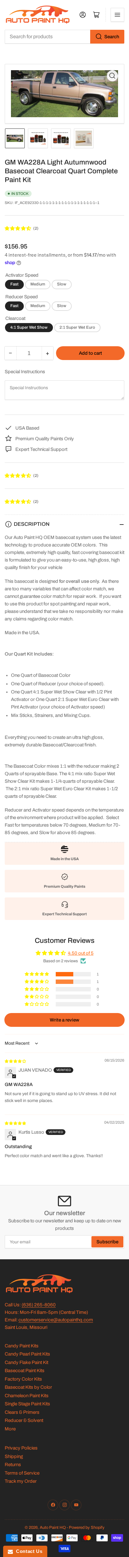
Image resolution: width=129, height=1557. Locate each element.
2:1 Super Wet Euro (77, 327)
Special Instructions (25, 371)
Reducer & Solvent (24, 1420)
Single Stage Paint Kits (27, 1403)
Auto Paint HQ (53, 1527)
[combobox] (64, 37)
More (10, 1428)
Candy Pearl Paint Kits (27, 1353)
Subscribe (107, 1241)
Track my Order (21, 1481)
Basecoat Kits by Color (28, 1387)
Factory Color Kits (23, 1379)
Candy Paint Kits (22, 1345)
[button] (18, 228)
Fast (14, 284)
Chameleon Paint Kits (27, 1395)
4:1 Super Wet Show (29, 327)
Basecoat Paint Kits (24, 1370)
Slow (61, 284)
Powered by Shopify (87, 1527)
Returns (13, 1464)
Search (111, 36)
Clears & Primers (22, 1412)
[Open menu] (117, 15)
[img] (16, 1060)
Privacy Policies (21, 1447)
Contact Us (27, 1551)
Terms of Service (22, 1473)
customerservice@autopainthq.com (55, 1319)
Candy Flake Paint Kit (26, 1362)
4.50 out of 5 (81, 953)
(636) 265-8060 (39, 1304)
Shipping (14, 1456)
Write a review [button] (64, 1019)
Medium (37, 284)
